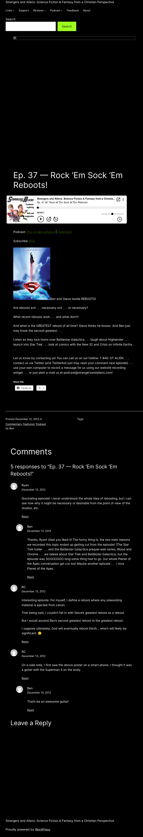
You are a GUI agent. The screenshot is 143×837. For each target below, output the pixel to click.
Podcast (41, 424)
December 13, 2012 (34, 489)
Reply (25, 516)
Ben (30, 526)
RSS (32, 241)
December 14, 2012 (39, 692)
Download (65, 232)
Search (11, 19)
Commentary (14, 424)
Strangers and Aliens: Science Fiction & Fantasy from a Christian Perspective (60, 2)
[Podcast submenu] (62, 10)
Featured (28, 424)
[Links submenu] (13, 10)
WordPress (42, 829)
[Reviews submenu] (45, 10)
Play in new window (41, 232)
